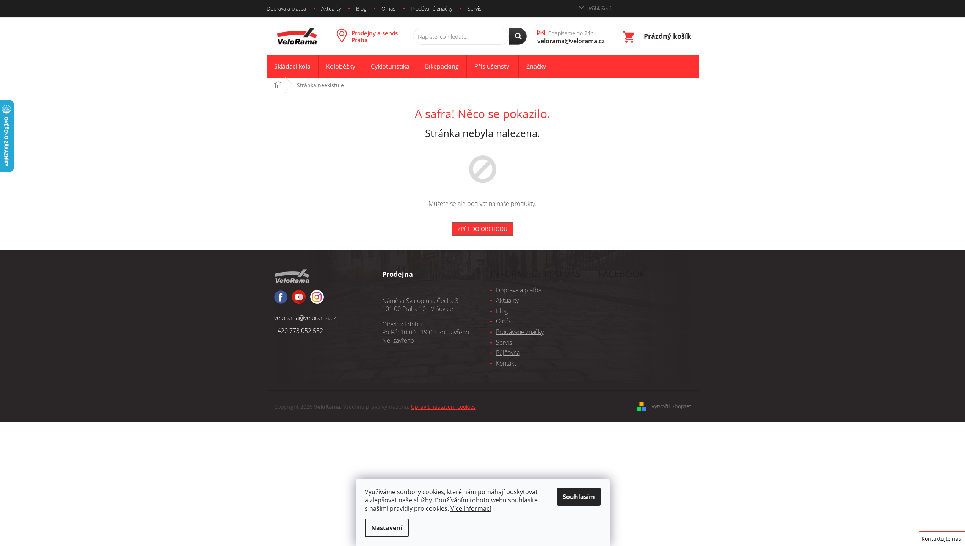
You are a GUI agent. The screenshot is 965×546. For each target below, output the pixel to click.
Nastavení (386, 528)
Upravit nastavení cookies (443, 406)
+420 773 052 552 (298, 330)
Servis (475, 8)
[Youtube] (317, 300)
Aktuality (331, 8)
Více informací (470, 508)
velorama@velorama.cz (305, 318)
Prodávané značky (431, 8)
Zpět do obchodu (482, 228)
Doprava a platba (286, 8)
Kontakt (506, 363)
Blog (361, 8)
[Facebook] (280, 300)
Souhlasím (579, 497)
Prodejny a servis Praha (374, 36)
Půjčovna (508, 352)
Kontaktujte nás (941, 538)
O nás (388, 8)
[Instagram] (299, 300)
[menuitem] (292, 66)
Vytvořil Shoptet (671, 406)
